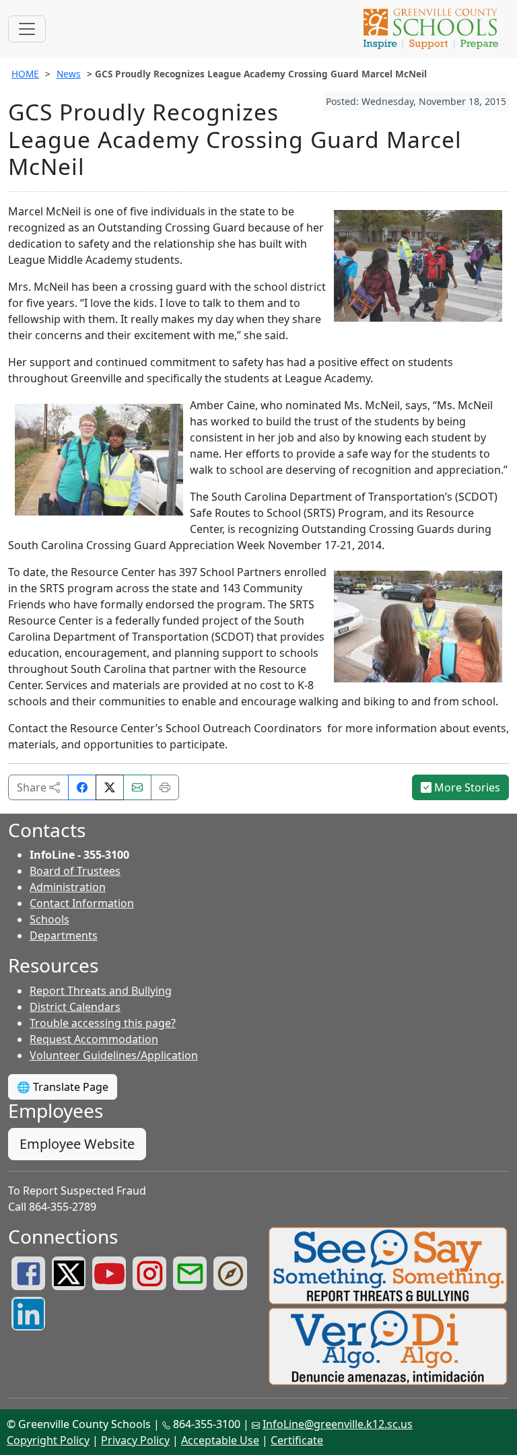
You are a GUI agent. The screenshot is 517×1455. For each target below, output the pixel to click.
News (69, 73)
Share (33, 787)
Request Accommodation (94, 1039)
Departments (64, 935)
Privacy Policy (135, 1440)
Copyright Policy (48, 1440)
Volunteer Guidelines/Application (114, 1055)
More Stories (466, 787)
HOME (25, 73)
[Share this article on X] (110, 787)
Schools (49, 919)
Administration (68, 887)
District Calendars (75, 1006)
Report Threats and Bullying (101, 990)
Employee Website (77, 1144)
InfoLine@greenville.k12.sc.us (338, 1424)
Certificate (297, 1440)
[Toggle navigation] (27, 28)
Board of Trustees (75, 870)
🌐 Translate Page (62, 1086)
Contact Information (82, 903)
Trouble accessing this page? (103, 1023)
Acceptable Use (220, 1440)
